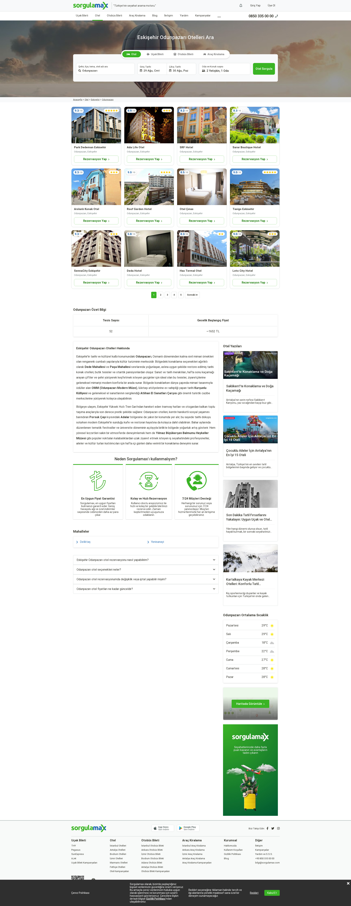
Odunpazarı (108, 99)
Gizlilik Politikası (155, 898)
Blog (154, 15)
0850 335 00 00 (261, 16)
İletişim (168, 15)
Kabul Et (272, 892)
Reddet (254, 892)
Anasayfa (77, 99)
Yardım (184, 15)
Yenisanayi (157, 542)
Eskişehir (95, 99)
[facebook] (267, 828)
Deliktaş (85, 542)
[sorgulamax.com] (91, 5)
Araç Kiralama (137, 15)
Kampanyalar (203, 15)
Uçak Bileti (82, 15)
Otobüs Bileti (114, 15)
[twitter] (272, 828)
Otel (97, 15)
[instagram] (278, 828)
